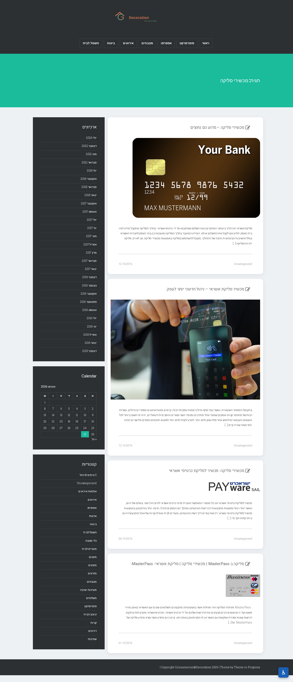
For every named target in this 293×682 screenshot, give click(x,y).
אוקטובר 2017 (89, 203)
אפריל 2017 (90, 244)
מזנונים (92, 565)
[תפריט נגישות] (283, 672)
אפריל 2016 (90, 334)
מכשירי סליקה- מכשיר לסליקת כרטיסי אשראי (206, 471)
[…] (235, 243)
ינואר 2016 (91, 343)
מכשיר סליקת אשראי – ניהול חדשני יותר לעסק (205, 289)
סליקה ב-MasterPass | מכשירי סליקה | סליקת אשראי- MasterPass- (187, 564)
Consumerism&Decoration (146, 16)
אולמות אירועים (87, 491)
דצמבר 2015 (89, 351)
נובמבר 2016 (89, 285)
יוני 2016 (92, 326)
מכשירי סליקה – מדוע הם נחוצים (217, 127)
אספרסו (166, 43)
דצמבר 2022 (89, 146)
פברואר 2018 (89, 187)
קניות (93, 622)
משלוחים (91, 598)
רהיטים (92, 631)
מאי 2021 (91, 154)
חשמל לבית (91, 43)
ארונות (93, 516)
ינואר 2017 (91, 269)
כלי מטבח (91, 540)
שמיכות (92, 639)
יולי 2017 (92, 220)
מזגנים (93, 557)
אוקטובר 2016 (89, 293)
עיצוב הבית (90, 614)
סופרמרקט (187, 43)
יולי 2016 (92, 318)
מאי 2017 (91, 236)
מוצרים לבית (89, 549)
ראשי (205, 43)
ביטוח (111, 43)
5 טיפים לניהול (88, 475)
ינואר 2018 (91, 195)
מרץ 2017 (91, 252)
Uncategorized (243, 264)
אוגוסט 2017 (90, 211)
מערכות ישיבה (88, 590)
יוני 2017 (92, 228)
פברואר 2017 (89, 261)
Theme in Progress (247, 667)
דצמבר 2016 (89, 277)
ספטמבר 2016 (88, 302)
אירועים (128, 43)
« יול (94, 439)
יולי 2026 (91, 138)
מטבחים (147, 43)
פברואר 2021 (89, 162)
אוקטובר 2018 (89, 179)
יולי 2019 (92, 170)
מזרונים (92, 573)
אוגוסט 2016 (89, 310)
